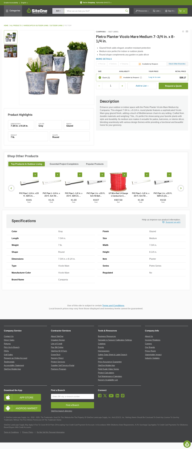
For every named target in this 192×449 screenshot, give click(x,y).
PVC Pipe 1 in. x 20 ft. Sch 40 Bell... (96, 194)
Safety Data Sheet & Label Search (112, 355)
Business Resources (107, 336)
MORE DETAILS (104, 59)
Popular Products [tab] (95, 164)
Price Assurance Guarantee (110, 362)
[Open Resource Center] (187, 444)
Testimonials (9, 362)
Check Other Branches (177, 64)
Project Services (58, 362)
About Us (149, 336)
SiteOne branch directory (61, 411)
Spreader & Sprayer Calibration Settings (115, 340)
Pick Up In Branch (11, 347)
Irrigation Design (58, 340)
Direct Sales (9, 340)
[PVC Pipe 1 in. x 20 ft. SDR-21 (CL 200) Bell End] (163, 182)
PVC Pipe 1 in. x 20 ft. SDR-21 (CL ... (163, 194)
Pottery (68, 26)
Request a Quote (173, 86)
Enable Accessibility (11, 3)
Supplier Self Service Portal (62, 365)
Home (6, 26)
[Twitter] (105, 397)
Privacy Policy (27, 432)
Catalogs (102, 344)
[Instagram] (123, 397)
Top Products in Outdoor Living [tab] (26, 164)
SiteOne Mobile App (12, 369)
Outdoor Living (56, 26)
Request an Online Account (15, 358)
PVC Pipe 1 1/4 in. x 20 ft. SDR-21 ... (29, 194)
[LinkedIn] (118, 397)
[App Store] (25, 397)
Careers (148, 344)
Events (101, 347)
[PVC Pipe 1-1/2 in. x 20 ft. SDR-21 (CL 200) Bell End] (73, 182)
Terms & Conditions (11, 432)
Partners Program (58, 369)
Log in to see (154, 77)
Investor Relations (152, 340)
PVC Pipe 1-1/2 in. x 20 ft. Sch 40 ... (140, 194)
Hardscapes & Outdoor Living (36, 26)
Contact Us (9, 336)
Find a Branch (58, 390)
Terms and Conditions (113, 305)
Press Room (150, 351)
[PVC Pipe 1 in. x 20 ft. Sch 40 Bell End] (96, 182)
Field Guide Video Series (108, 369)
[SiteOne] (37, 13)
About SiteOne (57, 336)
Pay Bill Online (57, 347)
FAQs (6, 351)
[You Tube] (112, 397)
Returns (7, 344)
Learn (100, 358)
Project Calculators (106, 373)
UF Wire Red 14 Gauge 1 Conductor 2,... (118, 194)
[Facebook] (100, 397)
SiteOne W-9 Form (59, 351)
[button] (24, 3)
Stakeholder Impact (153, 355)
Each (106, 78)
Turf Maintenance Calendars (110, 376)
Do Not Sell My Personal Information (51, 432)
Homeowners (103, 351)
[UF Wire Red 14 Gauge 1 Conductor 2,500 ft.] (118, 182)
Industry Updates (152, 358)
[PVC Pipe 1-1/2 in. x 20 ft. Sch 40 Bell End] (140, 182)
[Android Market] (25, 408)
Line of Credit (56, 344)
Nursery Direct (57, 358)
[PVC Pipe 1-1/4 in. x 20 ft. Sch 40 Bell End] (51, 182)
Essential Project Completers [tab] (64, 164)
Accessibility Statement (14, 365)
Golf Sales (8, 355)
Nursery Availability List (108, 380)
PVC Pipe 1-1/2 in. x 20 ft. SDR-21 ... (73, 194)
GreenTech (55, 355)
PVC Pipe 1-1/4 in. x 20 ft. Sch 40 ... (51, 194)
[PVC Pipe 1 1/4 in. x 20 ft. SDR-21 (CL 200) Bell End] (29, 182)
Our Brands (150, 347)
